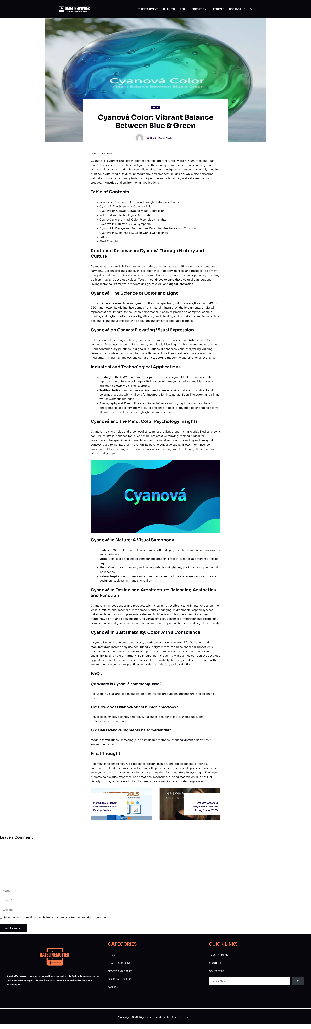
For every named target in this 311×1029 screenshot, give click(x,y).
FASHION (113, 987)
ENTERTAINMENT (147, 9)
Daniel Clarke (165, 138)
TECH (183, 9)
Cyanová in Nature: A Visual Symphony (125, 224)
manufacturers (100, 647)
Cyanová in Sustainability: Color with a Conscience (133, 232)
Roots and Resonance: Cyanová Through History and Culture (140, 202)
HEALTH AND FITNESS (120, 963)
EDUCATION (199, 9)
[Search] (298, 981)
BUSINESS (169, 9)
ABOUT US (215, 963)
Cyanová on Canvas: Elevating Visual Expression (132, 211)
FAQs (103, 237)
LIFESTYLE (217, 9)
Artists (193, 340)
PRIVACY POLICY (218, 955)
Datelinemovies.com (179, 1017)
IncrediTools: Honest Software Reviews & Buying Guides (105, 806)
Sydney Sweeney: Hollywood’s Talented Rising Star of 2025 (205, 806)
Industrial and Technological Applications (127, 215)
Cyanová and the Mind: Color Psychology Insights (132, 219)
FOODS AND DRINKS (120, 979)
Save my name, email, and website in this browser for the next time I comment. (56, 917)
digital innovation (181, 284)
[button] (250, 9)
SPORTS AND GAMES (120, 971)
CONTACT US (237, 9)
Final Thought (108, 241)
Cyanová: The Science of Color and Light (126, 206)
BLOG (155, 107)
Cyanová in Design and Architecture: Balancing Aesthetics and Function (147, 228)
